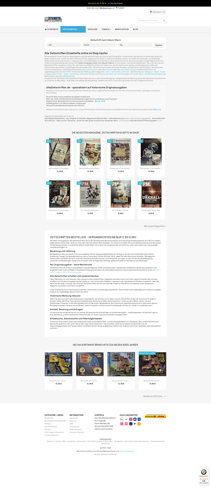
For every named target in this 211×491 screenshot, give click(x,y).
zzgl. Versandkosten (127, 451)
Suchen (159, 45)
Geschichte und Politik (120, 72)
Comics (132, 74)
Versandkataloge (51, 427)
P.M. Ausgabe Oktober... (121, 210)
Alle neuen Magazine (155, 226)
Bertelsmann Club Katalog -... (60, 168)
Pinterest (157, 421)
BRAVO (68, 72)
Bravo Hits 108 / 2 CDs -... (90, 381)
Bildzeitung (70, 76)
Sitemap (48, 429)
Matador (109, 69)
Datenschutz (74, 427)
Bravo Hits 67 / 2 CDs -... (121, 381)
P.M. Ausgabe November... (90, 210)
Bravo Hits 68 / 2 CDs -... (152, 381)
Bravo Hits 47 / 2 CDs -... (58, 381)
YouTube (152, 421)
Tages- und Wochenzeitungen (150, 74)
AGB (71, 424)
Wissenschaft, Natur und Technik (110, 74)
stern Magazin (147, 72)
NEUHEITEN (49, 418)
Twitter (147, 421)
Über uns (73, 421)
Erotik (107, 72)
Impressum (74, 418)
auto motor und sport (128, 69)
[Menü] (207, 469)
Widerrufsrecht (75, 429)
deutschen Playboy (90, 69)
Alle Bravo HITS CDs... (154, 396)
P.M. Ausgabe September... (151, 210)
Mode (156, 72)
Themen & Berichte (52, 435)
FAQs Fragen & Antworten (54, 432)
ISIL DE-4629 (100, 101)
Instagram (161, 421)
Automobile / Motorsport (79, 74)
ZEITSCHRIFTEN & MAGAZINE (55, 421)
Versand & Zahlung (77, 432)
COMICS (48, 424)
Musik (66, 74)
